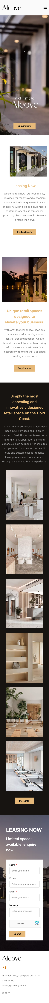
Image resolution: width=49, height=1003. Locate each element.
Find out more (24, 232)
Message (14, 905)
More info (24, 800)
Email (12, 891)
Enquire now (24, 368)
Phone (12, 878)
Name (12, 864)
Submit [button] (17, 934)
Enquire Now (24, 126)
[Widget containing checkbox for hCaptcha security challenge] (25, 924)
